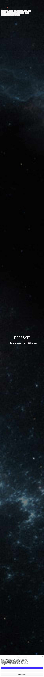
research (14, 13)
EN (11, 15)
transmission (6, 13)
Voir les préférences (22, 674)
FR (5, 15)
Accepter (22, 667)
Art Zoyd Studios (7, 11)
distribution (26, 11)
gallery (21, 13)
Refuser (22, 671)
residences (18, 11)
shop (27, 13)
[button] (42, 656)
